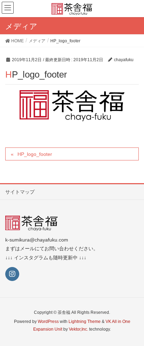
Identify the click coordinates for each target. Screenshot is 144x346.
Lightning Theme (85, 321)
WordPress (48, 321)
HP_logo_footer (34, 154)
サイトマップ (20, 192)
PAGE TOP (133, 329)
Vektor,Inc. (78, 329)
